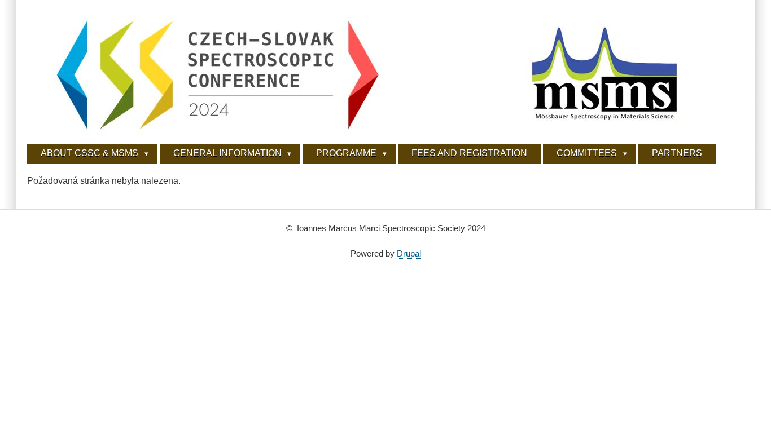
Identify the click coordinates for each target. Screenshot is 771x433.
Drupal (409, 253)
